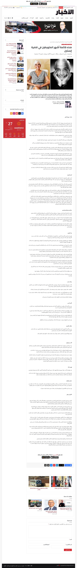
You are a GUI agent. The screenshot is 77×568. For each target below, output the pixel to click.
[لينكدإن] (57, 465)
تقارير (66, 44)
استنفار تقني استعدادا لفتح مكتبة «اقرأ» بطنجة (10, 69)
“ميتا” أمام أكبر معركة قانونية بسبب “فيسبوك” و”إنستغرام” (66, 508)
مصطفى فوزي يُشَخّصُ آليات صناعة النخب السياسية (49, 7)
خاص (63, 44)
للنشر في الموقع (14, 565)
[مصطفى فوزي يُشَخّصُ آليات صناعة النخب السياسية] (50, 505)
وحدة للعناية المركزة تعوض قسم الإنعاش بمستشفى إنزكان (12, 80)
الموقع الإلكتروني (46, 544)
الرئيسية (69, 41)
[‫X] (19, 113)
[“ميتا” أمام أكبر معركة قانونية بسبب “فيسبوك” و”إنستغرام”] (65, 503)
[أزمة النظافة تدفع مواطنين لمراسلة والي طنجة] (20, 75)
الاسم (70, 539)
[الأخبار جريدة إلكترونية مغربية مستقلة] (65, 12)
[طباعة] (45, 465)
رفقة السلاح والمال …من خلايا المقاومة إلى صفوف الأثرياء (58, 102)
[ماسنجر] (51, 465)
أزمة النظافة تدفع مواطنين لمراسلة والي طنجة (11, 74)
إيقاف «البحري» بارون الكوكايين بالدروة (35, 508)
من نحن (19, 565)
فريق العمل (9, 565)
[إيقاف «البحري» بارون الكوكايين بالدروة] (35, 503)
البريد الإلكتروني (69, 544)
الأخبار (58, 565)
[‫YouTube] (17, 113)
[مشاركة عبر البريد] (48, 465)
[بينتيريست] (54, 465)
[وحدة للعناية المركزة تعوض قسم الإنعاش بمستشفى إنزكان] (20, 80)
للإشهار (5, 565)
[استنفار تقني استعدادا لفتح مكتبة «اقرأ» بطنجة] (20, 69)
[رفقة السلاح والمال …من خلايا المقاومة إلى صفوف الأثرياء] (68, 104)
